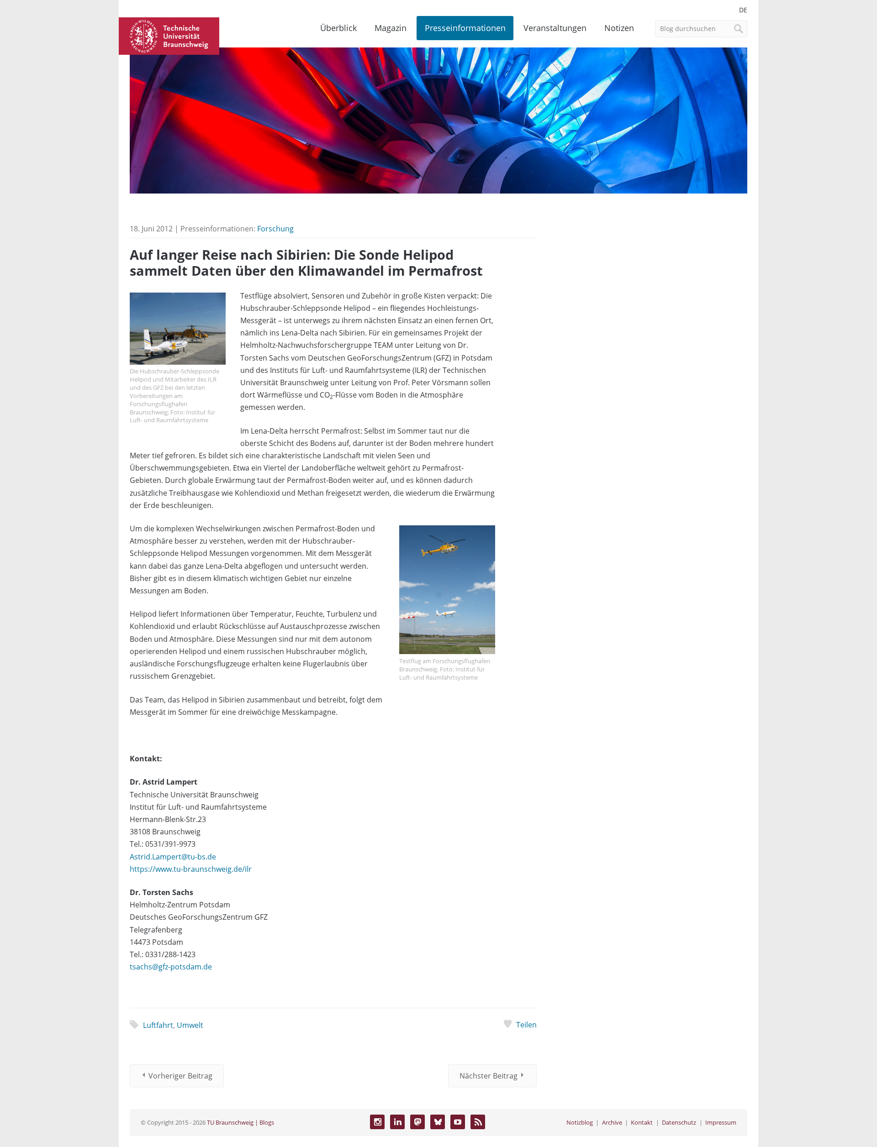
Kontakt (642, 1122)
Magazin (391, 27)
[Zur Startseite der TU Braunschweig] (169, 35)
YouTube (457, 1122)
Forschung (275, 229)
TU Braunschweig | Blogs (240, 1122)
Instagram (377, 1122)
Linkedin (397, 1122)
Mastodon (417, 1122)
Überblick (338, 27)
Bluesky (437, 1122)
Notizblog (579, 1122)
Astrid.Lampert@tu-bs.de (173, 857)
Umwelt (190, 1025)
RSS (477, 1122)
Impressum (720, 1122)
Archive (612, 1122)
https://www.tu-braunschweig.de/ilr (191, 869)
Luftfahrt (158, 1025)
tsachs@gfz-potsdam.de (171, 967)
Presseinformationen (465, 27)
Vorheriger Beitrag (180, 1076)
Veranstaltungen (554, 27)
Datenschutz (679, 1122)
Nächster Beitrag (489, 1076)
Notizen (619, 27)
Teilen (526, 1025)
